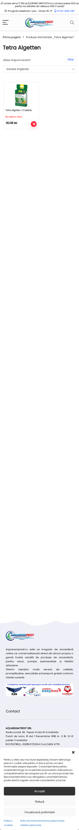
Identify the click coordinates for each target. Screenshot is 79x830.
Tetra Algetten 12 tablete (18, 110)
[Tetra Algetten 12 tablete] (21, 96)
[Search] (72, 23)
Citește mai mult (34, 124)
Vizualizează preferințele (39, 812)
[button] (73, 752)
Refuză (39, 801)
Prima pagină (12, 37)
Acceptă (39, 791)
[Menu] (5, 23)
